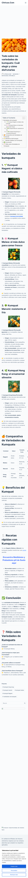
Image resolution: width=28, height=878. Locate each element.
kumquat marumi (7, 690)
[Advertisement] (14, 20)
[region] (14, 863)
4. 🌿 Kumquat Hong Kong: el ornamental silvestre (13, 132)
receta (24, 550)
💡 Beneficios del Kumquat (11, 138)
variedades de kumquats (9, 696)
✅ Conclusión (8, 142)
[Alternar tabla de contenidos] (23, 118)
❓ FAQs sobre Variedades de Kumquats (12, 145)
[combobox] (12, 703)
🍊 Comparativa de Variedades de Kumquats (13, 135)
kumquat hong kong (8, 687)
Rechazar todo (14, 874)
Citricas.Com (8, 2)
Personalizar (14, 870)
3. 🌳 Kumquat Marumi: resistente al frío (14, 129)
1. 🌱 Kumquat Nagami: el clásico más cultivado (14, 122)
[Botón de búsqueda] (24, 703)
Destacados (5, 75)
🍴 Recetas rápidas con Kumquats (13, 140)
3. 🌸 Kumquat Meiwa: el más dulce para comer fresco (14, 126)
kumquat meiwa (19, 690)
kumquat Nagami (7, 693)
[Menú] (25, 2)
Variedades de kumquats (10, 120)
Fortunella (12, 75)
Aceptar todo (14, 866)
